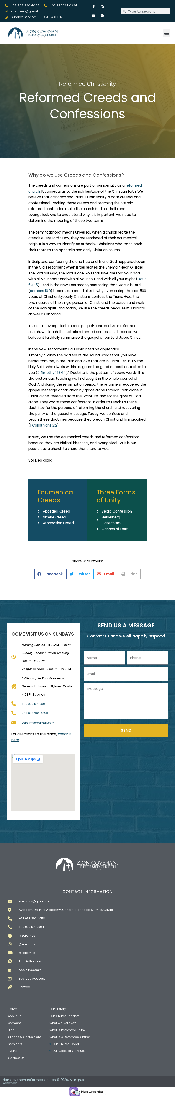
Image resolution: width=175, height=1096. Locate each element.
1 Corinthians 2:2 (43, 425)
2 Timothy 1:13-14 (51, 372)
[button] (166, 33)
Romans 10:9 (40, 290)
